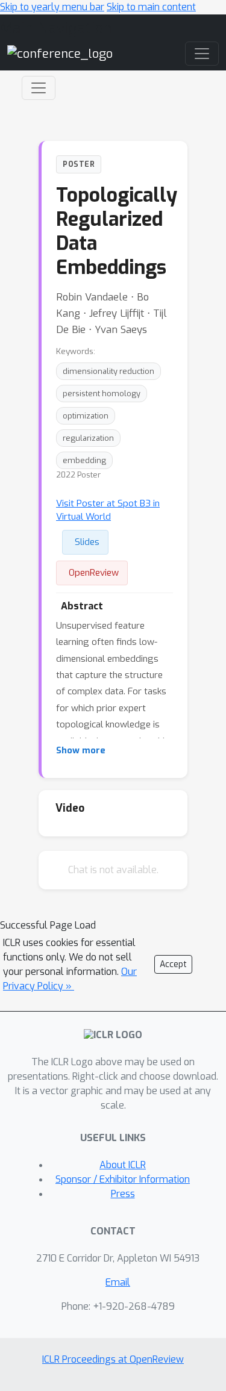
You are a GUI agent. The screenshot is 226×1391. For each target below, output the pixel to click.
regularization (88, 438)
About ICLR (122, 1165)
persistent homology (101, 393)
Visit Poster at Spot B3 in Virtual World (108, 510)
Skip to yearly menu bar (52, 7)
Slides (87, 542)
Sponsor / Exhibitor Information (122, 1179)
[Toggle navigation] (38, 88)
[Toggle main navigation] (202, 54)
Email (117, 1282)
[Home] (60, 53)
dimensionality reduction (108, 371)
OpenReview (94, 573)
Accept (173, 964)
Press (123, 1193)
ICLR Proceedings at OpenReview (113, 1359)
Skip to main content (151, 7)
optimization (85, 416)
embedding (84, 460)
